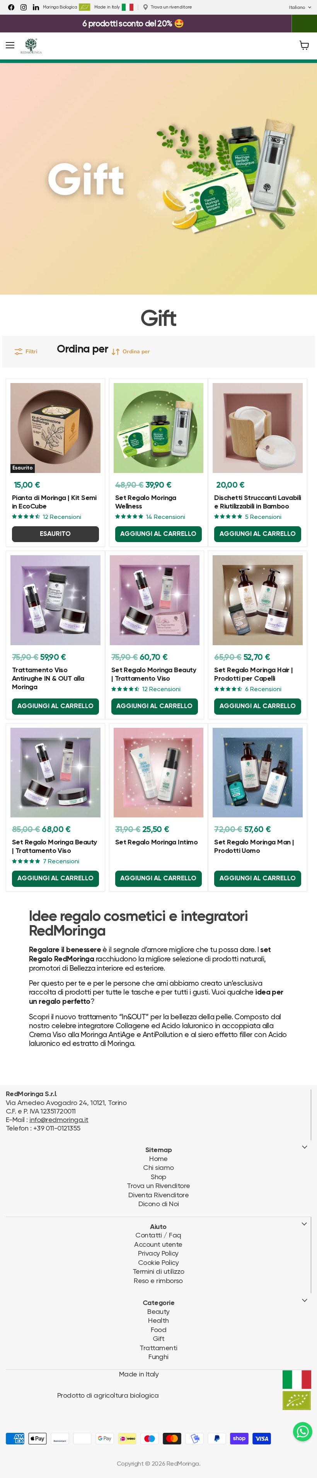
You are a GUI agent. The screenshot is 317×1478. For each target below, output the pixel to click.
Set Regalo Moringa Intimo (156, 842)
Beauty (158, 1311)
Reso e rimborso (158, 1280)
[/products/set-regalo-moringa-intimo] (159, 773)
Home (158, 1158)
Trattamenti (158, 1348)
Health (158, 1320)
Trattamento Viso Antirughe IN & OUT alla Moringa (48, 679)
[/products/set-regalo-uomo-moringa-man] (258, 773)
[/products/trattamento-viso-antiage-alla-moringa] (55, 773)
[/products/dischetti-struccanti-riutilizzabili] (258, 428)
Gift (159, 1338)
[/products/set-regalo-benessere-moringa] (159, 428)
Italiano (297, 7)
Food (159, 1329)
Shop (158, 1177)
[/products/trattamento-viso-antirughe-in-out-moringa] (55, 600)
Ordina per (83, 349)
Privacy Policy (158, 1253)
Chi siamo (158, 1167)
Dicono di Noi (158, 1204)
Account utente (158, 1244)
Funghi (158, 1357)
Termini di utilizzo (158, 1271)
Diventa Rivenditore (158, 1195)
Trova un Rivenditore (158, 1185)
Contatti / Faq (158, 1235)
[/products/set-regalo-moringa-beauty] (155, 600)
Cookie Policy (158, 1262)
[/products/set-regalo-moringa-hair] (258, 600)
